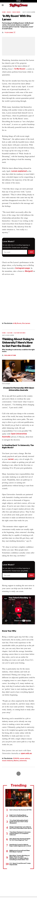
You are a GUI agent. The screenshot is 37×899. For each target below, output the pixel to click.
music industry (7, 760)
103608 (16, 758)
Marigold (28, 271)
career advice (25, 758)
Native (16, 760)
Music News (16, 12)
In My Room (17, 323)
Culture (9, 332)
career (11, 459)
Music (9, 12)
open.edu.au (26, 753)
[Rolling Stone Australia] (18, 6)
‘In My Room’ (20, 69)
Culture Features (19, 332)
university (23, 760)
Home (4, 12)
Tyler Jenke (9, 32)
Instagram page (22, 268)
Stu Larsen (26, 323)
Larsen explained (19, 171)
